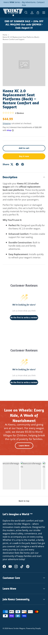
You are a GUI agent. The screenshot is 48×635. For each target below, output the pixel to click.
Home (5, 35)
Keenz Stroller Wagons (17, 628)
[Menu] (44, 13)
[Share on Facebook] (17, 164)
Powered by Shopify (33, 628)
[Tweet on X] (12, 164)
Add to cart (24, 148)
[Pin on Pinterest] (22, 164)
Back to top (24, 501)
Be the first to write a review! (24, 317)
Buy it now (24, 156)
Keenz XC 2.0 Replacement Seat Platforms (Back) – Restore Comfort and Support (21, 38)
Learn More (24, 445)
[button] (38, 13)
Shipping (7, 123)
